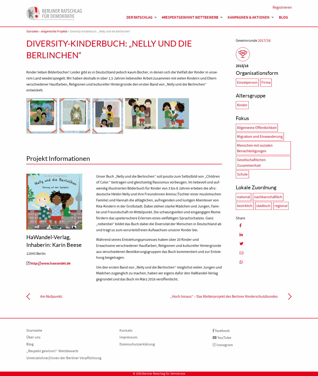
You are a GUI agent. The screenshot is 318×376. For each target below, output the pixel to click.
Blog (283, 17)
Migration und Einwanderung (260, 136)
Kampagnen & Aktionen (249, 17)
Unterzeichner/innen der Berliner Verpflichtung (63, 357)
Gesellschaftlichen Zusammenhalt (251, 163)
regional (281, 206)
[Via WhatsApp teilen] (264, 262)
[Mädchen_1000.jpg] (173, 112)
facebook (222, 330)
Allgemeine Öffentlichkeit (257, 127)
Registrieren (282, 7)
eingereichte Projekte (54, 31)
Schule (242, 174)
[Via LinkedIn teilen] (264, 234)
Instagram (224, 344)
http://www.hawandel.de (50, 263)
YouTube (224, 337)
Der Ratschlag (139, 17)
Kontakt (125, 330)
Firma (266, 82)
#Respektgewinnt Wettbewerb (190, 17)
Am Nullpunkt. (51, 296)
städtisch (263, 206)
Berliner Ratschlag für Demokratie (163, 374)
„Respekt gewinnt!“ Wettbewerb (52, 350)
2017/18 (264, 40)
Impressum (128, 337)
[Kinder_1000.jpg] (140, 112)
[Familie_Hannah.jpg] (74, 115)
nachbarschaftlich (268, 197)
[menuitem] (140, 17)
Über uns (33, 337)
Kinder (242, 105)
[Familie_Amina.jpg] (41, 115)
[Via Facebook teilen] (264, 225)
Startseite (32, 31)
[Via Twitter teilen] (264, 243)
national (243, 197)
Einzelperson (247, 82)
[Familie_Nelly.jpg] (107, 115)
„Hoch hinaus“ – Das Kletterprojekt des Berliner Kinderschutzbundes (224, 296)
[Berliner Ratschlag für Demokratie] (54, 12)
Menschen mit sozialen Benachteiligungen (255, 148)
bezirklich (244, 206)
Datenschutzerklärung (137, 344)
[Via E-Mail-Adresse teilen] (264, 253)
